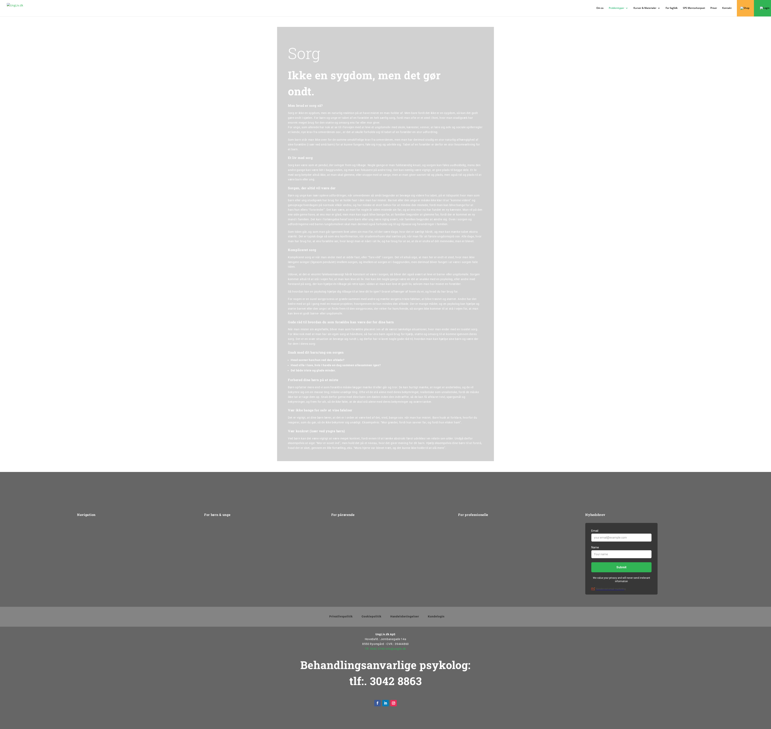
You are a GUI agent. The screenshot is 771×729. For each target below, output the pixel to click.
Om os (600, 8)
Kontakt (727, 8)
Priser (713, 8)
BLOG (462, 570)
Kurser (462, 525)
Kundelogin (436, 616)
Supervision (466, 540)
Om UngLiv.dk (86, 525)
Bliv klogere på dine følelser (223, 547)
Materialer (465, 563)
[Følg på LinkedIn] (385, 703)
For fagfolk (672, 8)
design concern (407, 721)
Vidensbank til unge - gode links (225, 570)
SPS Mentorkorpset (694, 8)
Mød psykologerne (216, 540)
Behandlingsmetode (345, 540)
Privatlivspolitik (341, 616)
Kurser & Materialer (644, 8)
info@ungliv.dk (396, 648)
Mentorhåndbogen (471, 555)
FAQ (334, 555)
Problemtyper (86, 540)
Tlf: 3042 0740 (375, 648)
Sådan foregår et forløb (220, 563)
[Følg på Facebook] (377, 703)
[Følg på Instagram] (393, 703)
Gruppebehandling (216, 532)
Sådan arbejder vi (89, 532)
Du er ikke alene (214, 555)
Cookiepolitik (371, 616)
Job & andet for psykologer (476, 547)
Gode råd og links (343, 547)
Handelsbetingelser (404, 616)
